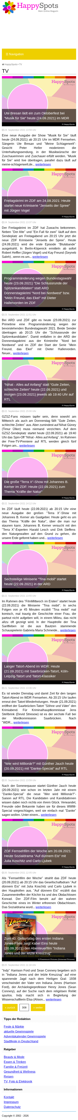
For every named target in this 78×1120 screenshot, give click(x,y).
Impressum (11, 1102)
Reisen (8, 1076)
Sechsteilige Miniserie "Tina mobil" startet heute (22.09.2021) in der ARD (35, 581)
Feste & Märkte (14, 1026)
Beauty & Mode (14, 1057)
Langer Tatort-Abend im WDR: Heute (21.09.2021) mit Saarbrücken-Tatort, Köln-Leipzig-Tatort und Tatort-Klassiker (36, 671)
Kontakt (9, 1097)
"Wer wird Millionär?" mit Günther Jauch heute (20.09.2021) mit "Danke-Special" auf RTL (39, 766)
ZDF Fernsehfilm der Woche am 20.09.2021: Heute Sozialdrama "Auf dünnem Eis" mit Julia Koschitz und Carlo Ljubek (38, 856)
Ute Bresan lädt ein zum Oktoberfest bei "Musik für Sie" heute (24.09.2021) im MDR (36, 115)
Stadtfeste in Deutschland (21, 1041)
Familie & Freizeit (15, 1066)
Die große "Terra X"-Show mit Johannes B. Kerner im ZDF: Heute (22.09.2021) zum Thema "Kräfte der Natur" (36, 487)
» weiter (38, 1007)
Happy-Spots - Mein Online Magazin (30, 7)
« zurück (10, 1007)
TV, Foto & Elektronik (18, 1081)
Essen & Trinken (15, 1061)
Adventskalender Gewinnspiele (25, 1036)
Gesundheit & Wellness (19, 1071)
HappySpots (10, 64)
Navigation (15, 54)
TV (20, 64)
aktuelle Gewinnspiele (19, 1031)
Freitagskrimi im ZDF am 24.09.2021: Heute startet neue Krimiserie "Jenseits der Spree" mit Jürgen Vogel (37, 205)
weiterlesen (43, 164)
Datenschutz (12, 1107)
